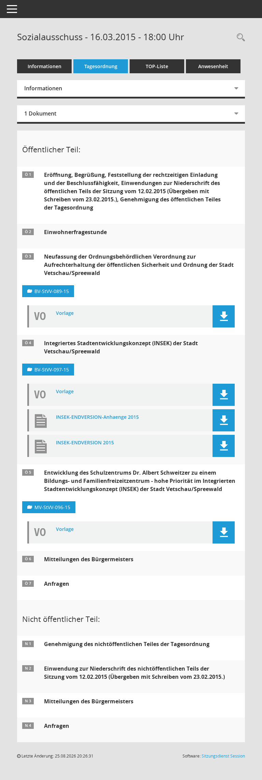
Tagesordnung (100, 66)
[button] (224, 316)
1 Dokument (40, 113)
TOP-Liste (157, 66)
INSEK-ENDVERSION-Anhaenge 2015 (97, 417)
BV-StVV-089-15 (51, 291)
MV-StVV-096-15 (52, 507)
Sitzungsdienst (223, 756)
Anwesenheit (213, 66)
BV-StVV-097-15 (51, 369)
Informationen (44, 66)
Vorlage (65, 313)
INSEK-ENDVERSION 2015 (85, 443)
